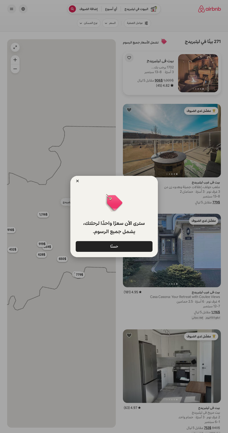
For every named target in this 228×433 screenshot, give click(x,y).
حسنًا (114, 246)
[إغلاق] (77, 181)
